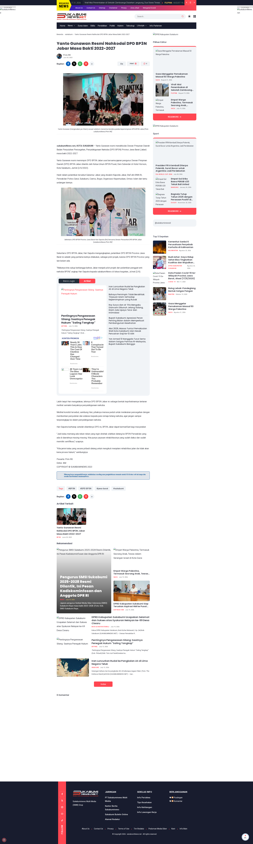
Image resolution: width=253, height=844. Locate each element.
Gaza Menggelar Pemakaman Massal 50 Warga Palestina (172, 75)
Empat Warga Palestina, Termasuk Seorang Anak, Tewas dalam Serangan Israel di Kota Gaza (130, 572)
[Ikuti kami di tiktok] (62, 820)
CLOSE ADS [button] (8, 7)
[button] (131, 73)
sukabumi (69, 34)
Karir (173, 829)
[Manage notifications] (4, 840)
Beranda (60, 34)
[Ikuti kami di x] (62, 800)
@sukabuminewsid (163, 223)
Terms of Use (123, 829)
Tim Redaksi (139, 829)
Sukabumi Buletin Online (116, 814)
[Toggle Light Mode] (189, 16)
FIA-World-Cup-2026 (164, 174)
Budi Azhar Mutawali (100, 627)
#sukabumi (118, 488)
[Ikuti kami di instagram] (62, 807)
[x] (74, 63)
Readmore (173, 117)
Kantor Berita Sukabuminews (112, 808)
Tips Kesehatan (144, 802)
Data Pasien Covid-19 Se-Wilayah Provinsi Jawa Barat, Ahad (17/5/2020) (182, 276)
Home (62, 26)
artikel (87, 281)
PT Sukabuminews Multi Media (116, 799)
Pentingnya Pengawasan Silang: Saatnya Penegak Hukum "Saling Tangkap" (78, 319)
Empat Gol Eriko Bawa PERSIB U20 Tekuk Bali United (180, 182)
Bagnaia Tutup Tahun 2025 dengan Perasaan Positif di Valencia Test (181, 197)
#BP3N (71, 488)
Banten (171, 294)
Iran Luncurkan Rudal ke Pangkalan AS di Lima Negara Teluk (127, 288)
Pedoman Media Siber (158, 829)
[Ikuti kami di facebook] (62, 794)
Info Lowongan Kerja (147, 812)
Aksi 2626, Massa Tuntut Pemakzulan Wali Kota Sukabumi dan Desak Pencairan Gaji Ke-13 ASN (128, 331)
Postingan (178, 797)
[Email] (86, 63)
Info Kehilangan (144, 807)
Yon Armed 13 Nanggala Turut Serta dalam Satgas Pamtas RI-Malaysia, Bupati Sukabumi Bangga (127, 341)
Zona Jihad (134, 8)
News (70, 25)
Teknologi (130, 26)
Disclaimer (113, 8)
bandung (174, 187)
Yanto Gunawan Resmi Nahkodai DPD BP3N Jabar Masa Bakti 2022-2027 (71, 530)
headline (95, 667)
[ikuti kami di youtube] (62, 813)
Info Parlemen (156, 26)
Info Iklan (183, 829)
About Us (79, 8)
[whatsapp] (80, 63)
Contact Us (91, 8)
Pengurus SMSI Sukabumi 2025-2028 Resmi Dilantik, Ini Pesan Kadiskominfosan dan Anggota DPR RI (83, 586)
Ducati (173, 203)
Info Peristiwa (143, 797)
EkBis (93, 26)
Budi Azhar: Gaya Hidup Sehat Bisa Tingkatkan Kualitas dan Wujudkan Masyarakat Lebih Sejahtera (180, 260)
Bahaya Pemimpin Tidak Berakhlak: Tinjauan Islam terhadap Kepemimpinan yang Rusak (127, 297)
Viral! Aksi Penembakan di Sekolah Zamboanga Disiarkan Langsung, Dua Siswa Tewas (116, 2)
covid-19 (171, 282)
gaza (115, 577)
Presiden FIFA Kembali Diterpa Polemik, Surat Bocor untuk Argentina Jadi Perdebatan (172, 168)
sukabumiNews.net (134, 834)
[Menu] (194, 16)
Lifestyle (140, 25)
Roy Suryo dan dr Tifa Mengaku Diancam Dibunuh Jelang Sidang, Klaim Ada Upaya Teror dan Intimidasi (126, 308)
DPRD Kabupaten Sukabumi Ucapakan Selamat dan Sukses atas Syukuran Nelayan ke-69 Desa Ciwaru (120, 620)
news (62, 600)
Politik (112, 26)
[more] (92, 63)
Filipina (162, 3)
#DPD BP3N (85, 488)
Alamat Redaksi (112, 819)
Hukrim (120, 26)
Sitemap (102, 8)
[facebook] (68, 63)
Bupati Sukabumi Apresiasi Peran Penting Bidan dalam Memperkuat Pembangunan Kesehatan (126, 320)
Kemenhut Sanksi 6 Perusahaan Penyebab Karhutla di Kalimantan (180, 245)
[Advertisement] (126, 770)
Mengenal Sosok (149, 8)
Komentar (177, 801)
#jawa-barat (102, 488)
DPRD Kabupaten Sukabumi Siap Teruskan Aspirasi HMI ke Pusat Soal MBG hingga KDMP (130, 605)
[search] (182, 16)
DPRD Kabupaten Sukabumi (175, 267)
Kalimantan (173, 250)
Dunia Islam (83, 26)
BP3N (59, 537)
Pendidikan (102, 26)
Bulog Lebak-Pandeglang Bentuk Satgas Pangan (182, 290)
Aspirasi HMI (118, 610)
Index (103, 684)
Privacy (123, 8)
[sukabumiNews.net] (73, 16)
